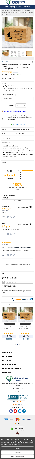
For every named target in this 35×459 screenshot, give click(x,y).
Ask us (18, 74)
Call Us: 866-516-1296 (17, 388)
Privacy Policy (20, 444)
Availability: (5, 116)
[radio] (25, 170)
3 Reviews (15, 72)
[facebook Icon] (11, 411)
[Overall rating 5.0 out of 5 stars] (7, 72)
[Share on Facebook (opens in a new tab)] (8, 217)
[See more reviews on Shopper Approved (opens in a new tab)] (14, 217)
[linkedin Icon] (24, 411)
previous (3, 326)
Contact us (17, 392)
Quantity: (11, 105)
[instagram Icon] (19, 411)
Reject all (18, 452)
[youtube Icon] (15, 411)
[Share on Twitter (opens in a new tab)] (11, 216)
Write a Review (17, 200)
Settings (17, 448)
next (32, 326)
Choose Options (9, 323)
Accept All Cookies (17, 456)
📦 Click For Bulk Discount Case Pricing (14, 111)
